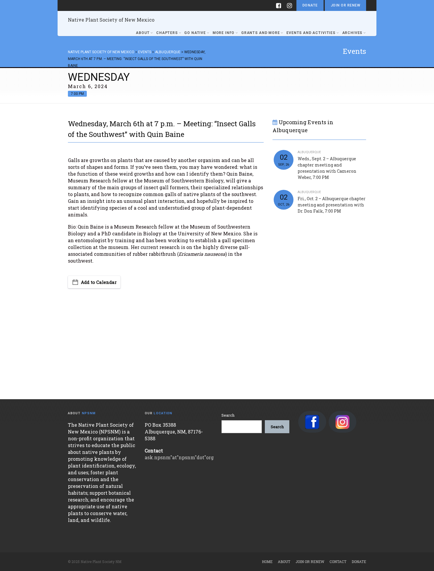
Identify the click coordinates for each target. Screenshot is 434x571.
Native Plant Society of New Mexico (111, 20)
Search (227, 415)
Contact (337, 561)
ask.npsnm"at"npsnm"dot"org (179, 457)
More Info (224, 33)
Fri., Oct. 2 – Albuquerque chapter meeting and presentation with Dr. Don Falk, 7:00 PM (332, 205)
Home (267, 561)
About (142, 33)
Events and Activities (310, 33)
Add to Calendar (99, 282)
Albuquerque (309, 152)
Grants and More (260, 33)
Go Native (195, 33)
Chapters (167, 33)
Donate (310, 5)
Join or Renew (345, 5)
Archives (352, 33)
